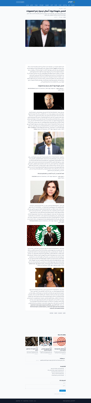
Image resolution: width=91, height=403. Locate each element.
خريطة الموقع (18, 400)
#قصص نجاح (60, 313)
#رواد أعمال (51, 313)
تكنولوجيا (47, 5)
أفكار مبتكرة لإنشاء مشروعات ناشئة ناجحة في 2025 (56, 370)
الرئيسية (72, 5)
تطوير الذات (41, 5)
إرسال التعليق (62, 390)
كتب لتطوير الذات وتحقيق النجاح (32, 349)
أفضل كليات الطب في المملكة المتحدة (58, 375)
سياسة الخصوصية (26, 400)
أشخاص (55, 68)
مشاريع (31, 5)
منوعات (36, 5)
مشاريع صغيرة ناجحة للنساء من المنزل (58, 373)
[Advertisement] (45, 55)
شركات (59, 5)
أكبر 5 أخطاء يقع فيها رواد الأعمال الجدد (60, 349)
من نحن (27, 5)
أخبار (69, 5)
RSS (21, 400)
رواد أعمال (65, 5)
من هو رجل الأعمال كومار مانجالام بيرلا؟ (57, 371)
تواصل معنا (31, 400)
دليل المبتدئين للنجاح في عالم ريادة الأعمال (46, 349)
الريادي (65, 8)
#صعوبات (55, 313)
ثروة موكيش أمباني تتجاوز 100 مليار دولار (57, 368)
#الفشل (64, 313)
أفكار (51, 5)
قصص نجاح (61, 8)
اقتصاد (55, 5)
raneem (64, 17)
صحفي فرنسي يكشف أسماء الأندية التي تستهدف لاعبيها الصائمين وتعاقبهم (52, 360)
